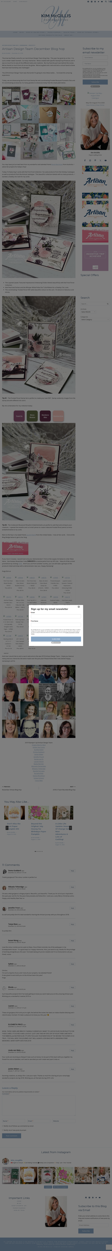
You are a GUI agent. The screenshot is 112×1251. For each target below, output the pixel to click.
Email (33, 612)
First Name (34, 621)
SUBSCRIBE (56, 639)
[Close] (79, 607)
